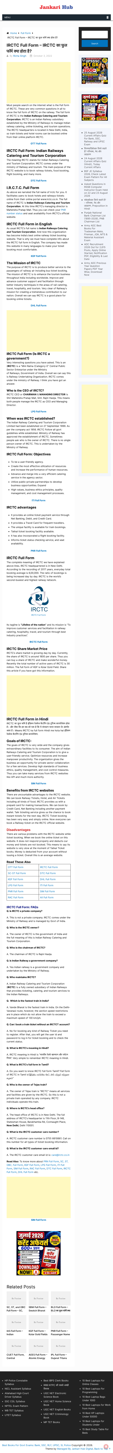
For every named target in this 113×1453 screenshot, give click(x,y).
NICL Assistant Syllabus (18, 1388)
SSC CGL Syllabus (15, 1401)
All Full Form (47, 897)
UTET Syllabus (13, 1415)
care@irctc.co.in (60, 1154)
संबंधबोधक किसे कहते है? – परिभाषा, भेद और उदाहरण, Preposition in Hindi (96, 204)
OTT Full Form (38, 143)
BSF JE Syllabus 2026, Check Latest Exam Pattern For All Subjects (95, 175)
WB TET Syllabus (14, 1410)
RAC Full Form (15, 897)
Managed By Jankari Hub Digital (75, 1448)
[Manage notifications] (106, 1446)
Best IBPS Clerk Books (56, 1380)
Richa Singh (19, 55)
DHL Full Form (38, 305)
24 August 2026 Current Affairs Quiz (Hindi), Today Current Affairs (95, 163)
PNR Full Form (15, 891)
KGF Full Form (38, 256)
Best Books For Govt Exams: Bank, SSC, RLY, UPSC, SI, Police (36, 1445)
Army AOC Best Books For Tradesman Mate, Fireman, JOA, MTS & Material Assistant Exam (95, 233)
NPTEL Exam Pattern (16, 1405)
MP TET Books (52, 1422)
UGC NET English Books (57, 1409)
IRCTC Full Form (38, 615)
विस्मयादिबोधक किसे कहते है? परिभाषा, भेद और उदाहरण (95, 151)
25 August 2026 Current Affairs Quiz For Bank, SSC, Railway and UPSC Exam (95, 138)
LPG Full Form (38, 411)
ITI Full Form (38, 500)
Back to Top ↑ (102, 1448)
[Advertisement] (39, 82)
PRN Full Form (51, 1161)
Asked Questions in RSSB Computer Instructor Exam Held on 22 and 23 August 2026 (96, 189)
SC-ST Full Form (17, 873)
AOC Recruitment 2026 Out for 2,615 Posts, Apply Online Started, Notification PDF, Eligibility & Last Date (96, 251)
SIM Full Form (38, 783)
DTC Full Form (48, 873)
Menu (7, 17)
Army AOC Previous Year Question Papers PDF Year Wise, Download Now (95, 268)
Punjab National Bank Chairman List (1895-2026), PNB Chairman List (95, 217)
